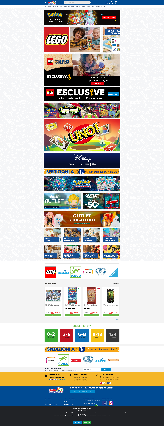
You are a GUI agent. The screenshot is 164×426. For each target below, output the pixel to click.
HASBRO (65, 6)
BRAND (93, 6)
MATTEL (56, 6)
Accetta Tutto (87, 422)
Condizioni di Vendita (69, 404)
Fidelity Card (67, 402)
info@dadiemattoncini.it (89, 403)
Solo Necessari (77, 422)
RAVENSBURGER (51, 6)
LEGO (45, 6)
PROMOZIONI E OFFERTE (80, 6)
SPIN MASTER (71, 6)
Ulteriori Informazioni (82, 419)
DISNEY (61, 6)
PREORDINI (88, 6)
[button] (116, 2)
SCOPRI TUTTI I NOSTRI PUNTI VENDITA (82, 392)
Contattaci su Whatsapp (89, 406)
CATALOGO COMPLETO (100, 6)
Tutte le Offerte (116, 283)
